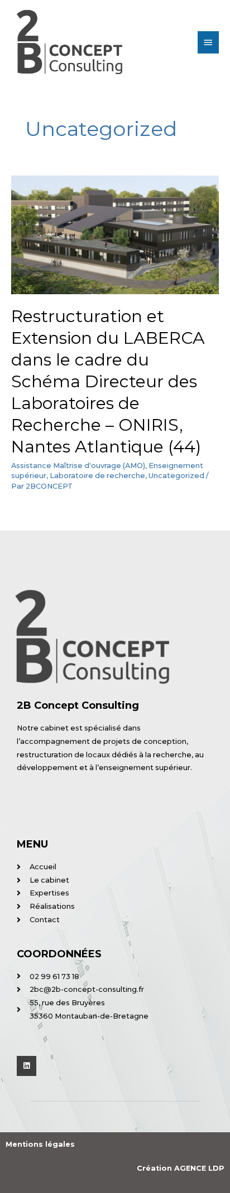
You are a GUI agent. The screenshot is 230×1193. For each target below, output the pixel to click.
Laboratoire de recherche (97, 475)
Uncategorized (176, 475)
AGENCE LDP (199, 1168)
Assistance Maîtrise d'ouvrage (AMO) (78, 465)
